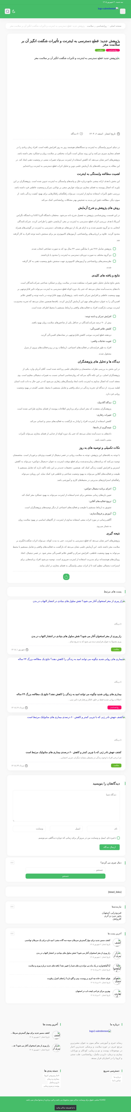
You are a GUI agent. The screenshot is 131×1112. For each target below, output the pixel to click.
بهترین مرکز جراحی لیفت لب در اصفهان (93, 991)
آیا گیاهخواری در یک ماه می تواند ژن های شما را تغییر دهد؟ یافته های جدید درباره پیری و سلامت (69, 965)
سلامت (90, 26)
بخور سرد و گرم (112, 915)
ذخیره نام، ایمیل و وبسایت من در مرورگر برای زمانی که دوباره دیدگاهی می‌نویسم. (77, 838)
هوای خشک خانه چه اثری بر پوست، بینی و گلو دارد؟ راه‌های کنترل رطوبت (78, 978)
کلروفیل (117, 918)
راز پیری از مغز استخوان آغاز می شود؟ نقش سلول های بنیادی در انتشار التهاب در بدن (76, 636)
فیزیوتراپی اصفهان (111, 912)
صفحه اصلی (115, 26)
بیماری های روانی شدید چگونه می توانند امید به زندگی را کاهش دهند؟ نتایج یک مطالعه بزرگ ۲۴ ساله (68, 694)
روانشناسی (101, 26)
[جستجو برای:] (65, 870)
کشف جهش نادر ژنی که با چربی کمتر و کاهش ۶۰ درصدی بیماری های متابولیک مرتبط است (73, 752)
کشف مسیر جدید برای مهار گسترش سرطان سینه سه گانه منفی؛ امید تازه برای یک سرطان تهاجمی (67, 940)
